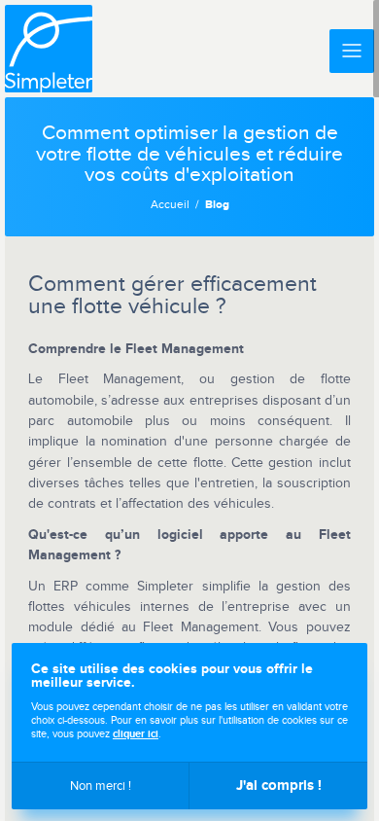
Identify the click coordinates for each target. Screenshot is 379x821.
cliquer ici (135, 734)
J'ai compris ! (279, 785)
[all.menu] (351, 51)
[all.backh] (48, 48)
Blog (217, 205)
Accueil (170, 205)
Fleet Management (184, 348)
